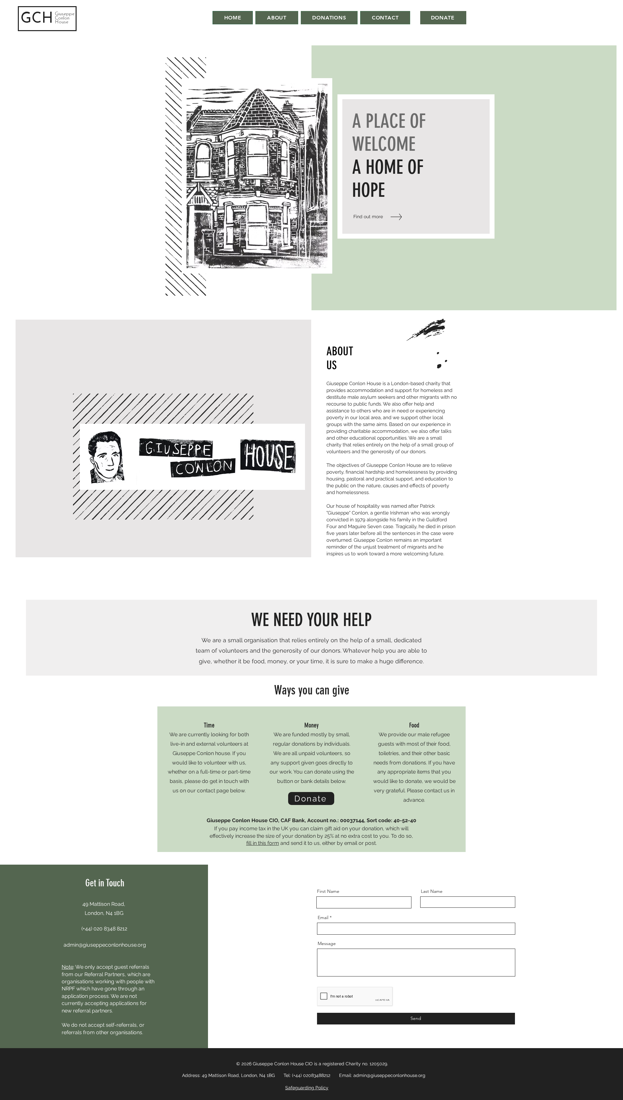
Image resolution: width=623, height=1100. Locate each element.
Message (327, 943)
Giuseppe (65, 14)
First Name (328, 891)
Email (323, 917)
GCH (36, 19)
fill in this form (262, 843)
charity (432, 383)
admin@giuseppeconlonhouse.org (105, 945)
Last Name (432, 891)
